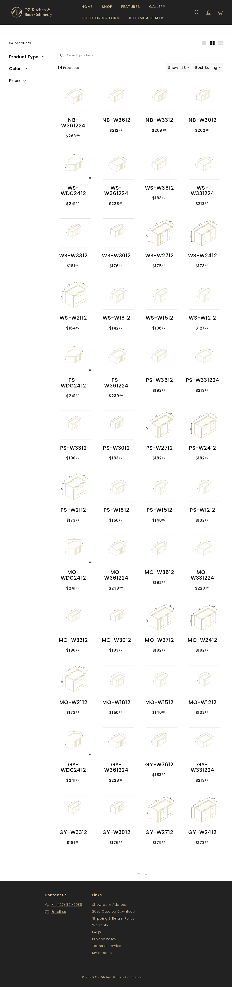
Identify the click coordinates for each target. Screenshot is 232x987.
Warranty (100, 925)
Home (87, 6)
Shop (107, 6)
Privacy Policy (104, 939)
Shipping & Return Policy (113, 918)
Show (173, 67)
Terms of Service (106, 946)
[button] (208, 67)
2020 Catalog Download (113, 911)
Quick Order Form (101, 18)
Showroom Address (109, 904)
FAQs (96, 932)
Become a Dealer (146, 18)
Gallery (157, 6)
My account (102, 953)
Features (130, 6)
